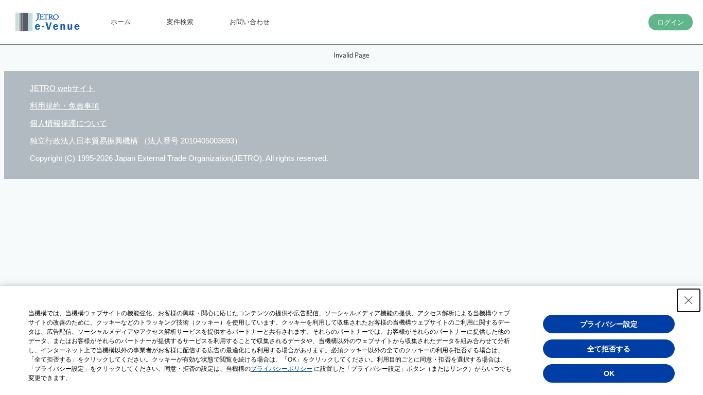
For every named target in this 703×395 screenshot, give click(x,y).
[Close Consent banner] (688, 300)
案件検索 (180, 21)
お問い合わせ (250, 21)
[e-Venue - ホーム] (48, 22)
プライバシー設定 (609, 324)
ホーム (121, 21)
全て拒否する (608, 349)
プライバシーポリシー (281, 368)
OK (609, 373)
